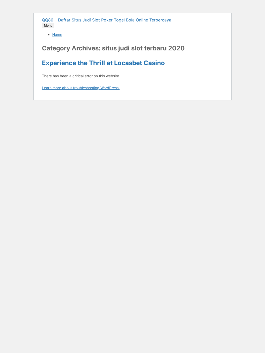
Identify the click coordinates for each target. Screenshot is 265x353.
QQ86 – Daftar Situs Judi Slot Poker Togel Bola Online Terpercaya (106, 19)
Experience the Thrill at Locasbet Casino (103, 63)
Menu (48, 25)
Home (57, 34)
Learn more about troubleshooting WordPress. (81, 88)
